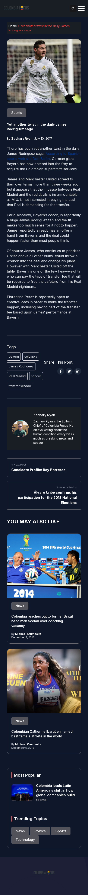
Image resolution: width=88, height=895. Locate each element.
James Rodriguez (21, 366)
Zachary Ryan (21, 138)
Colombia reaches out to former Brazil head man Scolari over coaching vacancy (42, 621)
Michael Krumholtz (28, 633)
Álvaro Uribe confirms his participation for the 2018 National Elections (47, 497)
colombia (30, 356)
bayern (14, 356)
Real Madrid (17, 376)
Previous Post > (67, 487)
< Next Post (18, 464)
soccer (36, 376)
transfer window (20, 386)
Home (13, 26)
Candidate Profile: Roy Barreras (38, 470)
